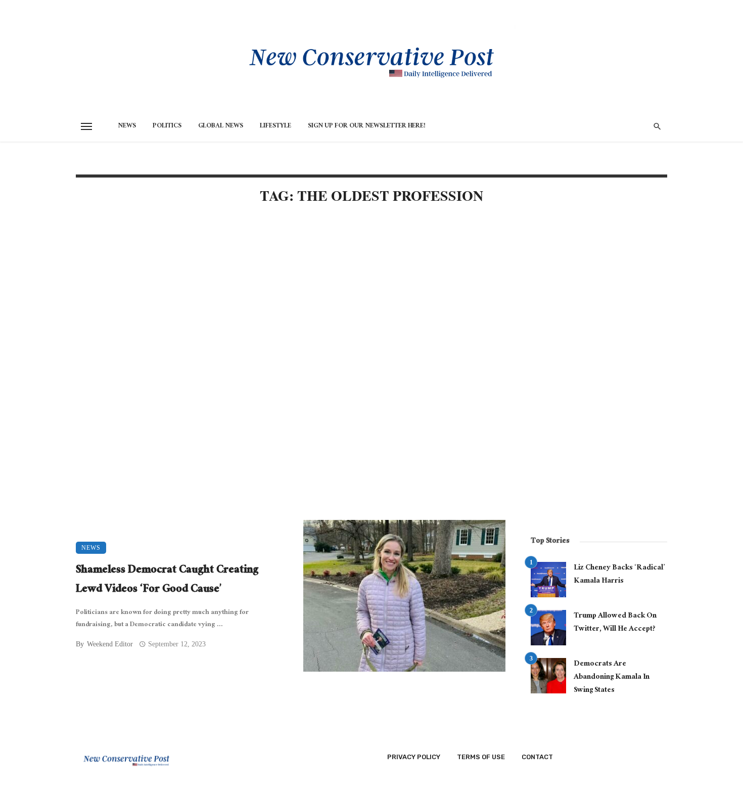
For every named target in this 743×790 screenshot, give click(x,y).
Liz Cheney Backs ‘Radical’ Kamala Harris (619, 575)
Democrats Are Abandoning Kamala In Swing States (611, 677)
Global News (220, 126)
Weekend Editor (110, 644)
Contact (537, 757)
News (127, 126)
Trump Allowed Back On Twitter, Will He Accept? (615, 623)
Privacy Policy (413, 757)
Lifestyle (275, 126)
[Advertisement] (290, 299)
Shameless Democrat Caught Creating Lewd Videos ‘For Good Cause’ (167, 580)
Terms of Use (481, 757)
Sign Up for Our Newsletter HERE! (367, 126)
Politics (167, 126)
